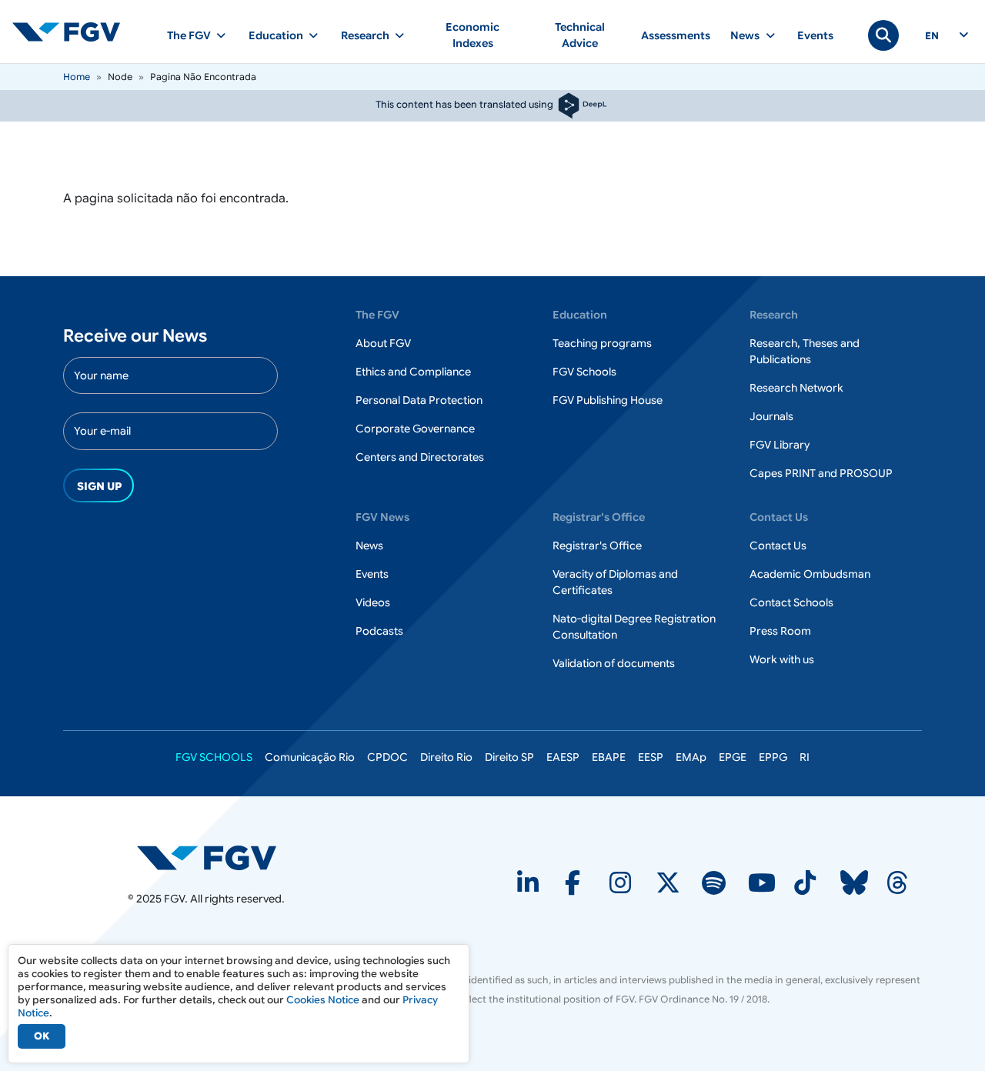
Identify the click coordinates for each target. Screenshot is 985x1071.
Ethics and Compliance (413, 372)
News (369, 545)
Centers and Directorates (420, 457)
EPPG (773, 757)
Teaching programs (602, 343)
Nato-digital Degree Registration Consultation (634, 627)
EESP (650, 757)
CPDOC (387, 757)
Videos (373, 602)
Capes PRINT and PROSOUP (821, 473)
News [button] (745, 35)
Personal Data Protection (419, 400)
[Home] (72, 31)
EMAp (691, 757)
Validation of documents (614, 663)
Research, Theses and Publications (805, 351)
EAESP (562, 757)
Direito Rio (446, 757)
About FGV (383, 343)
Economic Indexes (472, 35)
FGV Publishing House (608, 400)
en (932, 36)
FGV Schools (584, 372)
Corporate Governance (415, 428)
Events (815, 35)
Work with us (782, 659)
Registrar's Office (597, 545)
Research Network (796, 388)
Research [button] (365, 35)
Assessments (675, 35)
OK (41, 1036)
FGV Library (780, 445)
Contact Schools (791, 602)
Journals (771, 416)
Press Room (780, 631)
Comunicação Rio (310, 757)
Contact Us (778, 545)
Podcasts (379, 631)
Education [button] (276, 35)
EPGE (732, 757)
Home (76, 76)
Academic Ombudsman (810, 574)
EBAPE (609, 757)
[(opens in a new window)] (206, 857)
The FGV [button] (189, 35)
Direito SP (509, 757)
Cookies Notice (322, 999)
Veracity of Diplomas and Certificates (615, 582)
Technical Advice (580, 35)
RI (805, 757)
